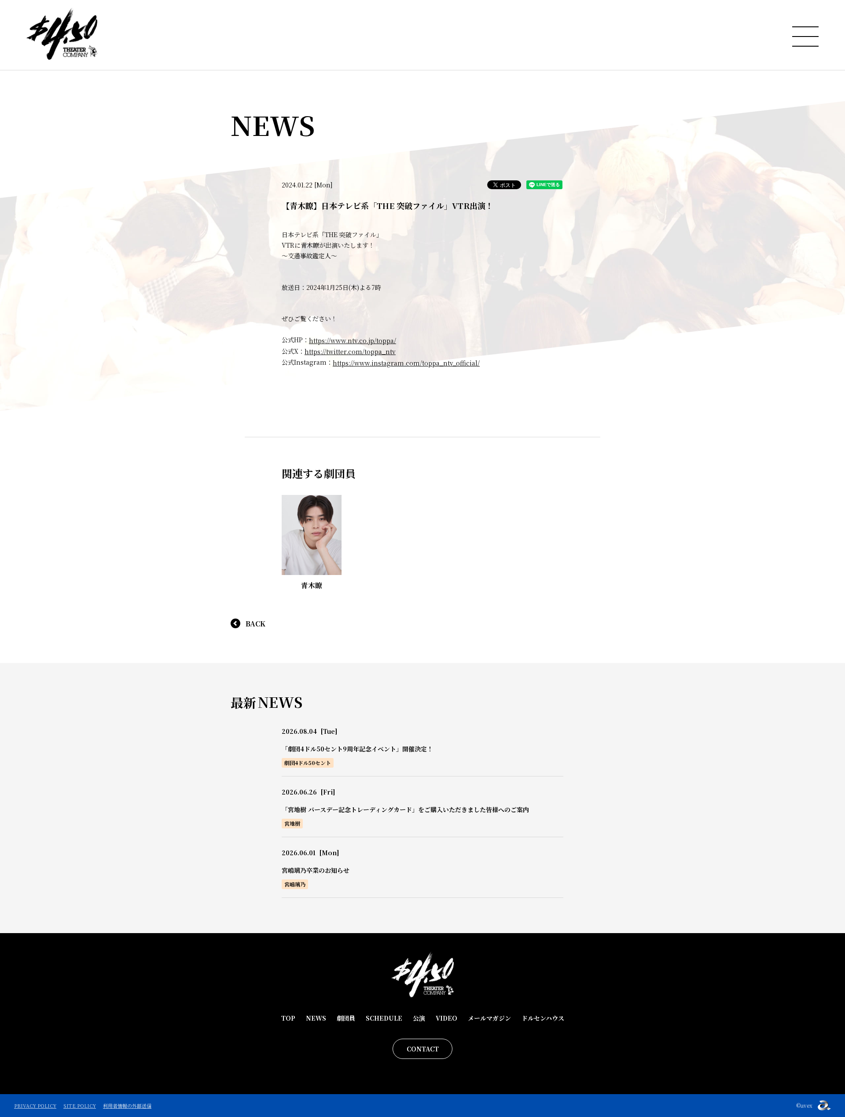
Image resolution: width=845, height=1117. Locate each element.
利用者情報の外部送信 (127, 1105)
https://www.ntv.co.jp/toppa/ (352, 340)
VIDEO (446, 1018)
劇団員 (346, 1018)
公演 (419, 1018)
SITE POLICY (79, 1105)
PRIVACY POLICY (35, 1105)
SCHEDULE (384, 1018)
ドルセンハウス (543, 1018)
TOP (288, 1018)
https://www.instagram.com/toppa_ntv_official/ (406, 363)
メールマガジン (489, 1018)
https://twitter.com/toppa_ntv (350, 351)
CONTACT (423, 1048)
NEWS (316, 1018)
